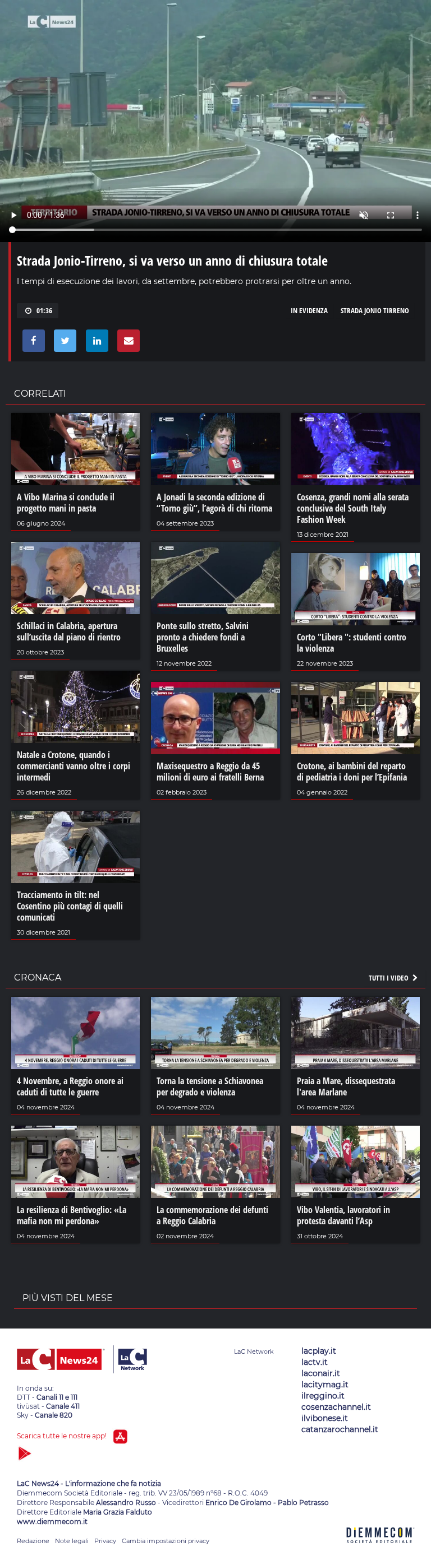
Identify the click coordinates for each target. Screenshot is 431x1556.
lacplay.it (318, 1351)
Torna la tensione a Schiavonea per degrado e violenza (210, 1086)
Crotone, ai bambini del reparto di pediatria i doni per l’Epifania (352, 771)
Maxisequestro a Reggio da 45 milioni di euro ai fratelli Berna (210, 771)
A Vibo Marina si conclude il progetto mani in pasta (65, 502)
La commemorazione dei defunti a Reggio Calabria (212, 1215)
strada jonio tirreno (375, 310)
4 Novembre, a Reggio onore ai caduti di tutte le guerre (70, 1086)
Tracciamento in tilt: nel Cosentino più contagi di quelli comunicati (70, 906)
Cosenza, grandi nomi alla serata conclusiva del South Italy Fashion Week (353, 508)
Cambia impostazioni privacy (165, 1541)
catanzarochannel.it (339, 1429)
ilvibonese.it (324, 1418)
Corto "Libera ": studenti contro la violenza (351, 642)
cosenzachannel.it (336, 1407)
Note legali (72, 1541)
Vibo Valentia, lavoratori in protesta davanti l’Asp (343, 1215)
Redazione (33, 1541)
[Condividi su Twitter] (63, 343)
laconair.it (320, 1373)
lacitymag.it (325, 1385)
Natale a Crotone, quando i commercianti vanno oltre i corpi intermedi (73, 766)
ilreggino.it (323, 1396)
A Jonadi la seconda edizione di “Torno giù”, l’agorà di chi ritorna (214, 502)
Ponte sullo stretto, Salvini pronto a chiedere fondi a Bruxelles (203, 637)
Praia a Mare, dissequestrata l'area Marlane (346, 1086)
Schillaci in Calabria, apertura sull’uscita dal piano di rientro (69, 631)
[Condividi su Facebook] (32, 343)
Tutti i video (389, 978)
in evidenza (309, 310)
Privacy (105, 1541)
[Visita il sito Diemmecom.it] (380, 1549)
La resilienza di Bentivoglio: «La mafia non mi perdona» (71, 1215)
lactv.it (314, 1362)
